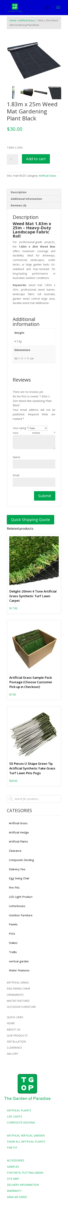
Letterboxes (17, 906)
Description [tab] (18, 192)
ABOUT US (13, 1029)
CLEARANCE (14, 1047)
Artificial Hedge (19, 832)
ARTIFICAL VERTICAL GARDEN (26, 1135)
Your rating (20, 428)
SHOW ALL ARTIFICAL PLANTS (26, 1141)
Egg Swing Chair (19, 878)
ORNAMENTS (15, 994)
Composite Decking (21, 860)
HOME (11, 1023)
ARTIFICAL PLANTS (19, 1110)
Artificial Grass (27, 20)
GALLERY (12, 1053)
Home (13, 20)
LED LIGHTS (14, 1116)
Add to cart (36, 158)
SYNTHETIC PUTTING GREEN (25, 1172)
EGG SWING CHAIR (18, 988)
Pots (12, 933)
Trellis (13, 952)
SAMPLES (13, 1166)
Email (16, 475)
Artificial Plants (18, 841)
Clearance (15, 851)
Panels (13, 924)
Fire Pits (14, 887)
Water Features (19, 970)
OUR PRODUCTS (17, 1035)
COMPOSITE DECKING (21, 1122)
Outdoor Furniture (20, 915)
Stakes (13, 943)
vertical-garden (19, 961)
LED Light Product (20, 897)
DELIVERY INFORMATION (23, 1185)
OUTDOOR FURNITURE (21, 1007)
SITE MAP (13, 1178)
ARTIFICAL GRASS (18, 982)
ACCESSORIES (15, 1160)
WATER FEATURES (18, 1001)
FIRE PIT (12, 1147)
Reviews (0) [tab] (18, 205)
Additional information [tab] (26, 199)
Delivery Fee (17, 869)
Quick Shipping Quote (30, 519)
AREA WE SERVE (17, 1197)
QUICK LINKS (15, 1017)
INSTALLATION (16, 1041)
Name (16, 457)
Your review (34, 433)
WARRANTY (14, 1191)
